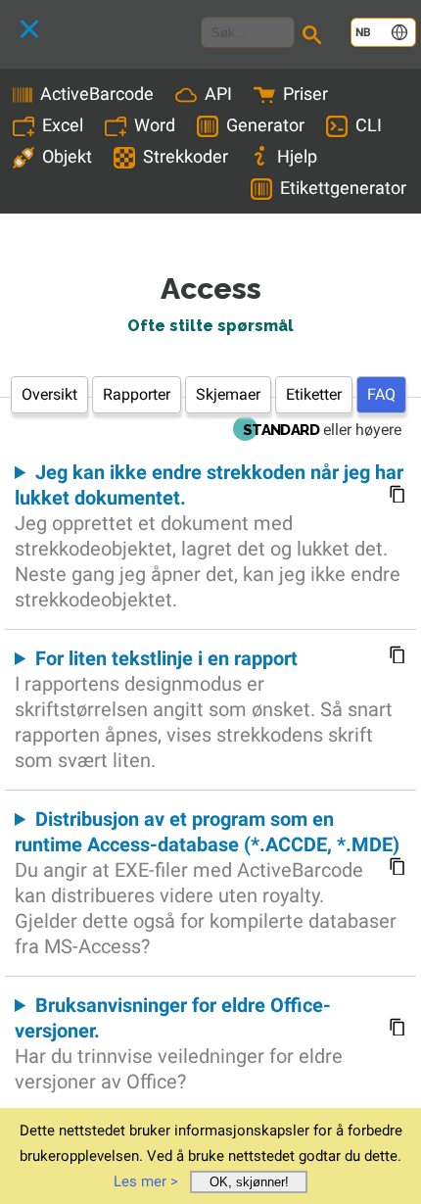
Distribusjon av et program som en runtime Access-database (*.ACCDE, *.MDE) (207, 882)
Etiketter (314, 394)
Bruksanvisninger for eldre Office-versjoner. (179, 1043)
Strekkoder (185, 156)
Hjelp (297, 156)
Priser (305, 93)
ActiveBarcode (97, 93)
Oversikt (49, 394)
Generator (265, 125)
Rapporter (136, 394)
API (218, 93)
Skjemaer (228, 394)
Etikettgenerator (343, 187)
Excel (62, 125)
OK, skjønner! (249, 1182)
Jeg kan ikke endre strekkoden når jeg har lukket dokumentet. (209, 535)
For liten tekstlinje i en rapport (204, 709)
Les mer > (146, 1181)
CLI (368, 125)
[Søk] (315, 37)
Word (154, 125)
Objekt (67, 156)
